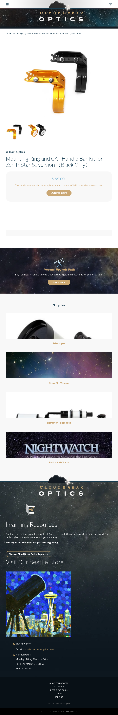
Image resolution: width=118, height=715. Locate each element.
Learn (59, 694)
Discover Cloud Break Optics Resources (28, 554)
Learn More (59, 282)
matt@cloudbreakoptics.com (38, 649)
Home (8, 33)
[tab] (59, 221)
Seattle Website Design (53, 712)
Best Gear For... (59, 690)
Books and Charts (59, 462)
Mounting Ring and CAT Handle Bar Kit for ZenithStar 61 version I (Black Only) (47, 33)
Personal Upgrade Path (59, 269)
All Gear (59, 687)
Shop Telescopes (59, 683)
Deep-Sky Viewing (59, 383)
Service (59, 697)
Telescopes (59, 343)
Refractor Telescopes (59, 422)
